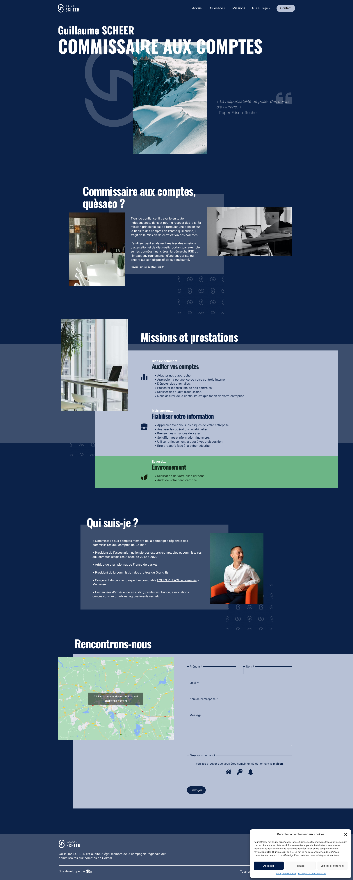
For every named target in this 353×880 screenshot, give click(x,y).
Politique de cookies (286, 873)
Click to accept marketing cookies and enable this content (116, 698)
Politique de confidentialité (312, 873)
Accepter (268, 865)
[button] (345, 834)
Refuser (300, 865)
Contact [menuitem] (285, 8)
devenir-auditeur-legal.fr (152, 267)
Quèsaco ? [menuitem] (218, 8)
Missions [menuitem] (238, 8)
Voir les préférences (332, 865)
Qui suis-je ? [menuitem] (261, 8)
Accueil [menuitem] (197, 8)
